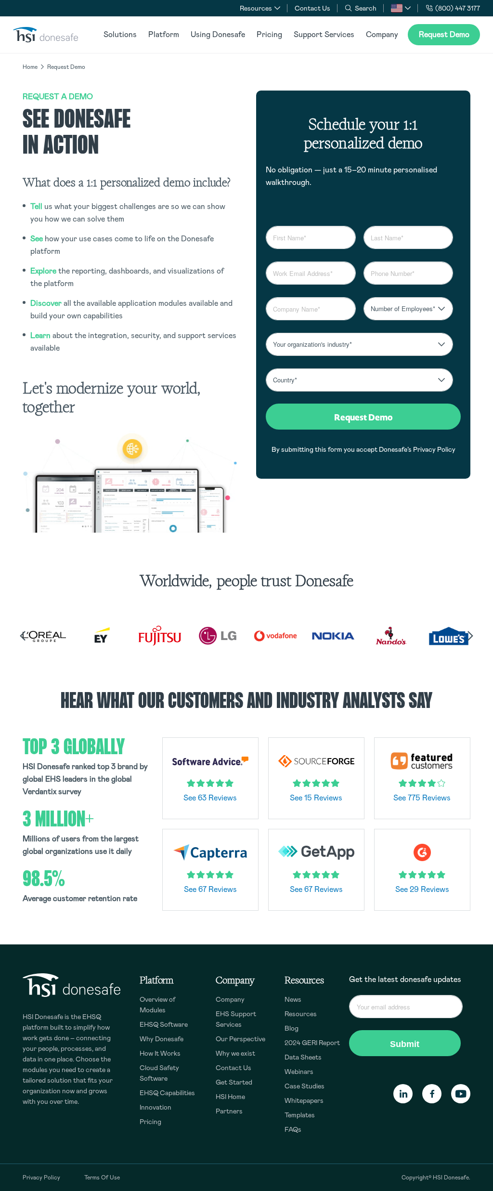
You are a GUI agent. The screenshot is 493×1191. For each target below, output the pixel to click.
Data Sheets (303, 1057)
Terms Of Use (102, 1177)
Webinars (299, 1071)
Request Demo (444, 34)
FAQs (293, 1129)
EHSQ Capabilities (167, 1092)
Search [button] (365, 8)
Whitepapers (304, 1100)
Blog (291, 1028)
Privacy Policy (434, 449)
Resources (301, 1013)
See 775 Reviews (422, 798)
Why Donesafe (161, 1038)
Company (382, 34)
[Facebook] (431, 1094)
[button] (401, 8)
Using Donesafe (218, 34)
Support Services (324, 34)
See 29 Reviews (422, 889)
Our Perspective (240, 1038)
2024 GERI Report (312, 1042)
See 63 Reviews (210, 798)
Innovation (155, 1107)
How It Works (160, 1053)
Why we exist (235, 1053)
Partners (229, 1111)
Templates (300, 1115)
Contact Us (312, 8)
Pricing (269, 34)
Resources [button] (256, 8)
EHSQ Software (164, 1024)
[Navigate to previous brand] (22, 635)
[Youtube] (460, 1094)
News (293, 999)
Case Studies (304, 1086)
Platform (163, 34)
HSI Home (230, 1096)
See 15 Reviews (316, 798)
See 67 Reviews (210, 889)
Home (30, 67)
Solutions (120, 34)
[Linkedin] (403, 1094)
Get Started (234, 1082)
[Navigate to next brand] (470, 635)
